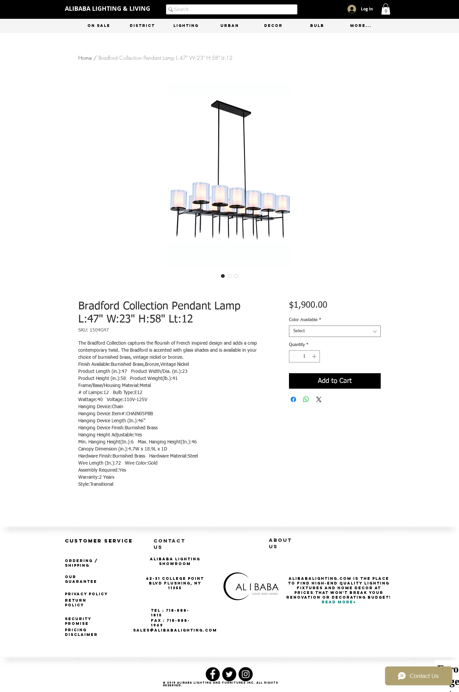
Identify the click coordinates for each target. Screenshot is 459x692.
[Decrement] (294, 356)
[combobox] (335, 331)
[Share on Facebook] (293, 399)
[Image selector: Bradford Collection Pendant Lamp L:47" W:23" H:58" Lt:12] (222, 275)
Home (85, 57)
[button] (385, 8)
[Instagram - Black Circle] (246, 674)
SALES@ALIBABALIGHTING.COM (175, 630)
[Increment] (315, 356)
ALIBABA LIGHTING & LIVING (107, 8)
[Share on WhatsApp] (306, 399)
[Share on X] (319, 399)
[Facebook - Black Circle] (213, 674)
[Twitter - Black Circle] (229, 674)
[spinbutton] (304, 356)
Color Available (305, 320)
